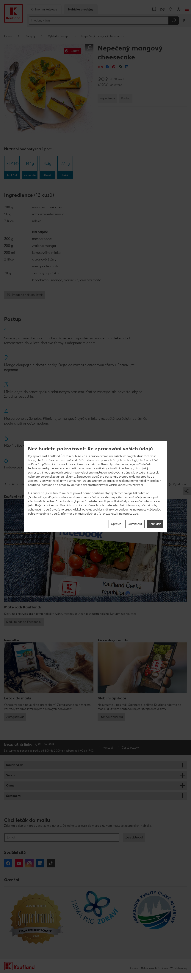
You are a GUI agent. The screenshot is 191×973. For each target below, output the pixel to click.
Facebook (8, 863)
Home (8, 36)
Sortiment (13, 796)
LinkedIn (40, 863)
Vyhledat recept (58, 36)
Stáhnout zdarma (111, 717)
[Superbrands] (36, 920)
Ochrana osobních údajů (154, 968)
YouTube (19, 863)
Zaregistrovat (15, 717)
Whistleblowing (178, 968)
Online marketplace (44, 9)
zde (115, 505)
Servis (10, 775)
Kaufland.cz (14, 765)
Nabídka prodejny (80, 9)
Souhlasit (155, 524)
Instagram (29, 863)
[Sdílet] (101, 67)
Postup (125, 98)
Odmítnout (135, 524)
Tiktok (51, 863)
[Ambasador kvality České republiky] (155, 920)
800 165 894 (46, 744)
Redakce (133, 968)
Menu (187, 9)
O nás (10, 785)
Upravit (116, 524)
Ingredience (107, 98)
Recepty (30, 36)
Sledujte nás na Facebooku (24, 622)
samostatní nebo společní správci (49, 472)
